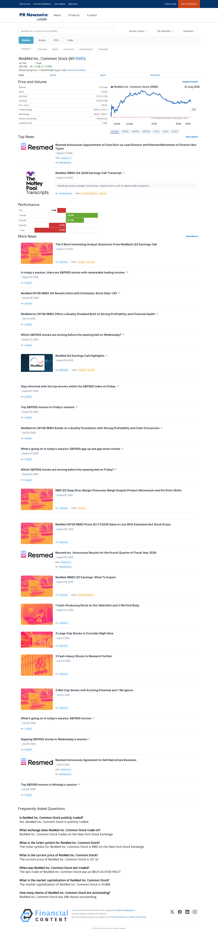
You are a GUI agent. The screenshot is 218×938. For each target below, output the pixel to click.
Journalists (59, 4)
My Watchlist (164, 31)
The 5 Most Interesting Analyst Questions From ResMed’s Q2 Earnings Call (106, 244)
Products (73, 15)
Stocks (42, 40)
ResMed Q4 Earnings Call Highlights (81, 355)
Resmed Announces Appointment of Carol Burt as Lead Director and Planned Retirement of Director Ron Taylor (125, 146)
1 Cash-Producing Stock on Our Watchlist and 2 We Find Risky (97, 605)
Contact (92, 15)
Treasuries (103, 49)
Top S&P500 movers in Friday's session (49, 407)
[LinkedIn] (187, 916)
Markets (26, 40)
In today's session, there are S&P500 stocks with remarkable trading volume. (74, 272)
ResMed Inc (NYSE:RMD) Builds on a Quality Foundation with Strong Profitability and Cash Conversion (92, 428)
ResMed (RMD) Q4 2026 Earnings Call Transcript (90, 173)
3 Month (146, 131)
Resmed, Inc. (66, 158)
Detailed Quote (189, 81)
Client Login (171, 4)
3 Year (165, 131)
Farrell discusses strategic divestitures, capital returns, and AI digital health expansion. (103, 185)
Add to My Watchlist (76, 70)
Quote (53, 75)
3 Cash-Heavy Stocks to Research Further (83, 656)
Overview (42, 49)
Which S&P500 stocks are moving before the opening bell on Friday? (69, 469)
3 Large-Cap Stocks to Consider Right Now (84, 633)
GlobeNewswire (65, 163)
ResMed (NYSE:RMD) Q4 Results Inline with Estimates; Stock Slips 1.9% (70, 293)
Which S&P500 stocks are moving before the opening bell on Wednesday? (72, 334)
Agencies (73, 4)
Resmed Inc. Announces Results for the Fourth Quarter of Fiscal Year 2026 (105, 552)
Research (155, 75)
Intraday (114, 131)
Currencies (68, 49)
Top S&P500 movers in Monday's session (50, 784)
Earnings (103, 193)
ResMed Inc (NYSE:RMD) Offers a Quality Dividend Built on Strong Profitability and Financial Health (89, 314)
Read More (191, 236)
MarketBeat (63, 370)
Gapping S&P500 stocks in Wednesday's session (55, 739)
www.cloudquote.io (126, 910)
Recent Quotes (137, 31)
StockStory (63, 262)
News (57, 15)
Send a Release (189, 4)
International (85, 49)
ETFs (56, 40)
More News (191, 136)
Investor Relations (42, 4)
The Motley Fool (65, 193)
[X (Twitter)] (172, 916)
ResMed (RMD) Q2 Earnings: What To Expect (85, 577)
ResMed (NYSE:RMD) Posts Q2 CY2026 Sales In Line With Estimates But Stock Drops (113, 524)
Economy (90, 262)
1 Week (125, 131)
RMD (80, 58)
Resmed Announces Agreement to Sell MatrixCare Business (95, 760)
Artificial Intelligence (89, 193)
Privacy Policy (117, 916)
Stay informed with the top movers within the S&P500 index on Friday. (70, 386)
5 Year (174, 131)
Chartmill (28, 283)
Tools (70, 40)
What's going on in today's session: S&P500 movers (58, 718)
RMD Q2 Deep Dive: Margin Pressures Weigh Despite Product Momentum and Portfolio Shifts (118, 490)
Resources (25, 4)
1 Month (135, 131)
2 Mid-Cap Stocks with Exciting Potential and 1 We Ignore (94, 690)
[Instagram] (195, 916)
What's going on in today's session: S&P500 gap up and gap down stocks (72, 448)
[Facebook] (180, 916)
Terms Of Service (137, 916)
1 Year (156, 131)
